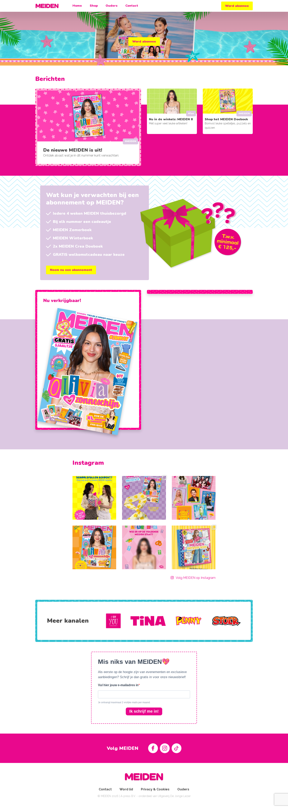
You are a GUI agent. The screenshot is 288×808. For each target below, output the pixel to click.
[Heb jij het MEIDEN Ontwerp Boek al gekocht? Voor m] (194, 547)
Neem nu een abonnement (71, 270)
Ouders (112, 6)
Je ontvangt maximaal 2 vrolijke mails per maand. (124, 702)
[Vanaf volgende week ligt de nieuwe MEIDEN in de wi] (144, 547)
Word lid (126, 789)
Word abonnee (237, 6)
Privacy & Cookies (155, 789)
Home (77, 6)
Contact (131, 6)
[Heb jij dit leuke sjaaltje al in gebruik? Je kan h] (144, 498)
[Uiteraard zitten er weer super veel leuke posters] (194, 498)
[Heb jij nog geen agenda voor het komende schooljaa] (94, 498)
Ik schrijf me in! (144, 711)
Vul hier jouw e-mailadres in (118, 685)
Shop (94, 6)
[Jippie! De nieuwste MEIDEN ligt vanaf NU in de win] (94, 547)
